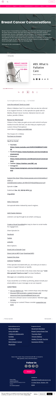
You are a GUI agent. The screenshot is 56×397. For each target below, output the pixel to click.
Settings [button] (36, 394)
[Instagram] (26, 366)
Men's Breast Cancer (15, 342)
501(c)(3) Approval (15, 385)
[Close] (54, 394)
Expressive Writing (37, 342)
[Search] (8, 1)
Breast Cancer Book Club (40, 331)
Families (11, 337)
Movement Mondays (38, 329)
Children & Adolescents (16, 334)
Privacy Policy (13, 379)
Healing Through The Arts (40, 339)
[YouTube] (36, 366)
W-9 (11, 385)
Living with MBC (13, 331)
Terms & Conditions (14, 381)
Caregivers (12, 339)
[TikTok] (29, 366)
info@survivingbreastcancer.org (41, 380)
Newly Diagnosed (14, 329)
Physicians (12, 344)
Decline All (42, 394)
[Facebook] (33, 366)
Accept (49, 394)
